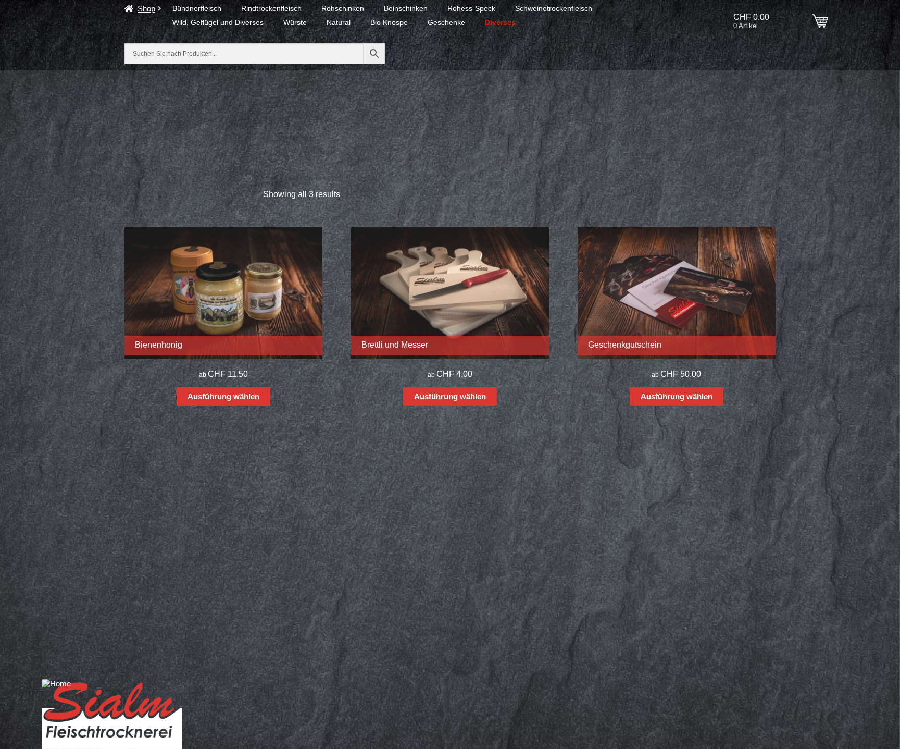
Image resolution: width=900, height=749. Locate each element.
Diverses (500, 22)
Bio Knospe (389, 22)
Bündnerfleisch (196, 8)
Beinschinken (406, 8)
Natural (339, 22)
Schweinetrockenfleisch (553, 8)
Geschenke (446, 22)
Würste (295, 22)
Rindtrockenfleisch (271, 8)
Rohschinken (342, 8)
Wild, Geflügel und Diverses (218, 22)
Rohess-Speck (471, 8)
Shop (146, 8)
